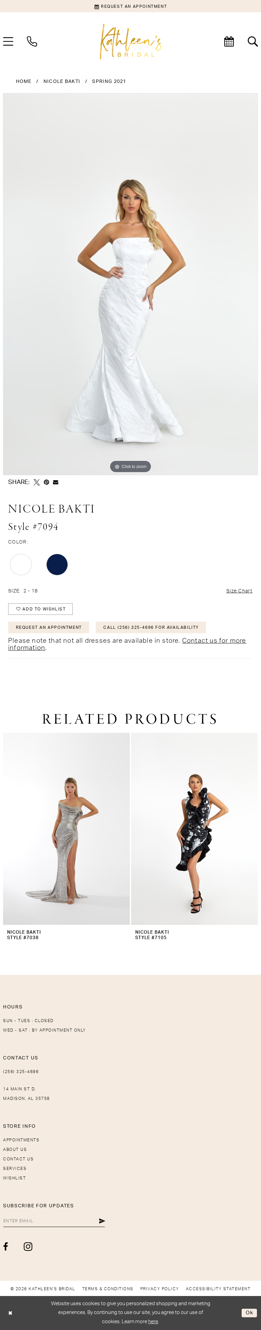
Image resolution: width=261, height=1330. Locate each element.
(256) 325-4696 (21, 1072)
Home (24, 81)
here (153, 1321)
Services (15, 1169)
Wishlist (14, 1178)
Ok (250, 1312)
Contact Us (18, 1159)
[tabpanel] (130, 284)
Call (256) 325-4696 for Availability (151, 627)
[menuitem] (32, 41)
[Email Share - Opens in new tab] (55, 482)
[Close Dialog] (10, 1313)
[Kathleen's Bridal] (130, 41)
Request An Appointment (49, 627)
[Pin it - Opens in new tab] (46, 482)
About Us (15, 1149)
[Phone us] (32, 41)
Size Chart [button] (239, 591)
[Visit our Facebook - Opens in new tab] (6, 1246)
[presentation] (66, 829)
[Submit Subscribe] (102, 1221)
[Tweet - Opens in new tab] (37, 482)
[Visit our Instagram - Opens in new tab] (28, 1246)
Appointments (21, 1140)
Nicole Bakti (62, 81)
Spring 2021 (109, 81)
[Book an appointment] (229, 41)
